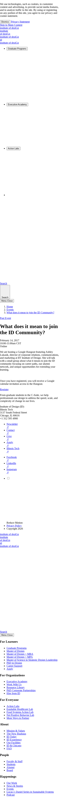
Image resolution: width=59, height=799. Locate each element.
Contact (11, 432)
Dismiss (5, 22)
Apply (10, 444)
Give (9, 438)
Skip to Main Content (11, 25)
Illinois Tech (13, 450)
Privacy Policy (14, 525)
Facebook (12, 459)
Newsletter (12, 426)
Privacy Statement (20, 21)
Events (10, 309)
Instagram (12, 471)
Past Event (5, 318)
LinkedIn (11, 465)
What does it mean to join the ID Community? (30, 312)
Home (10, 306)
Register (4, 389)
